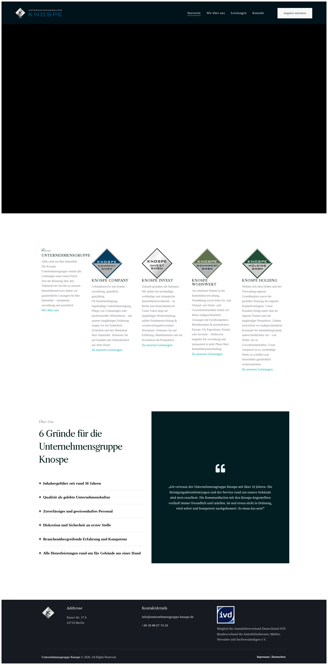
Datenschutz (279, 656)
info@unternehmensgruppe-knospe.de (168, 617)
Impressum (263, 656)
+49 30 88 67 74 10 (155, 625)
